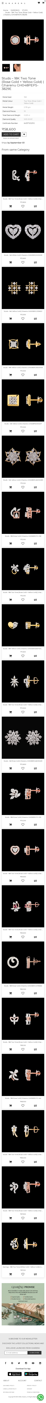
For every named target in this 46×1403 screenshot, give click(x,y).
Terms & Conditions (33, 1392)
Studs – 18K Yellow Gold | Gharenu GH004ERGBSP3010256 (24, 648)
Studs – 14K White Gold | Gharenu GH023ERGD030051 (23, 255)
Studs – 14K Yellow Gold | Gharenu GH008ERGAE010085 (23, 480)
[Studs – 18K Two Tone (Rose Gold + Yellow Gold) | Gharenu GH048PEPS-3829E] (6, 67)
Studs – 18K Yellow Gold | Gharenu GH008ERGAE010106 (23, 367)
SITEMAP (29, 1389)
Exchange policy (8, 1385)
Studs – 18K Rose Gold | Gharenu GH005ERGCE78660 (23, 986)
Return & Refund (8, 1392)
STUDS (25, 10)
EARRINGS (15, 10)
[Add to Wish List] (24, 134)
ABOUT (6, 1381)
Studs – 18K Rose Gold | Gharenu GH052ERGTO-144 (23, 1098)
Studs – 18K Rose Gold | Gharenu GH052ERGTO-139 (23, 817)
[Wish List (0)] (40, 3)
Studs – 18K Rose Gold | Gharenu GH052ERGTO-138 (23, 536)
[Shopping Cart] (43, 2)
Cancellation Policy (10, 1389)
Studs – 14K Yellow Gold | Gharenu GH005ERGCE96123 (23, 311)
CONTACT (38, 1381)
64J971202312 (29, 123)
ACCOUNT (22, 1381)
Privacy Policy (32, 1385)
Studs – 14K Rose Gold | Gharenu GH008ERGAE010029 (23, 761)
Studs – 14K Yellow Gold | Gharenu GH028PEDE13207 (23, 424)
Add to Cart (11, 134)
